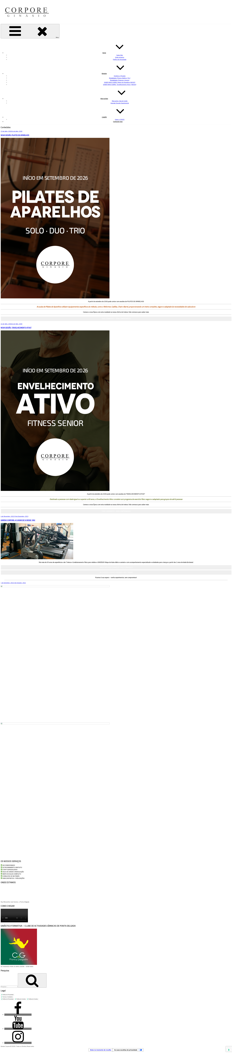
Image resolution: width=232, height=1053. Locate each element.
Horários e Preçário (120, 76)
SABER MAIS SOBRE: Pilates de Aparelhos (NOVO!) (119, 82)
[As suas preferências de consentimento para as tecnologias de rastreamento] (229, 1050)
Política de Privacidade (8, 994)
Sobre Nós (119, 55)
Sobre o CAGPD (119, 119)
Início (104, 53)
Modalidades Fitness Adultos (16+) (119, 78)
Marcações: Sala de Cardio (120, 101)
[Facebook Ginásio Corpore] (18, 1015)
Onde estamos (119, 57)
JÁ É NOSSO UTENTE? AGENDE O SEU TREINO (116, 572)
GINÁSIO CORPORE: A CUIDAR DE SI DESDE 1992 (18, 520)
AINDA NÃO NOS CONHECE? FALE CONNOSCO (116, 567)
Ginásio (104, 74)
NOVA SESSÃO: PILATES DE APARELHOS (15, 135)
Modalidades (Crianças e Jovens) (119, 80)
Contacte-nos (118, 122)
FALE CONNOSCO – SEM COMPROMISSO (116, 318)
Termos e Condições (8, 997)
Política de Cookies (21, 999)
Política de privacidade (119, 59)
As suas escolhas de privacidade (125, 1050)
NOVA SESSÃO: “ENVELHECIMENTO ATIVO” (16, 327)
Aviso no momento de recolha (100, 1050)
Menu (57, 37)
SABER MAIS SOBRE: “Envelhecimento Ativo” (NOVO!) (119, 84)
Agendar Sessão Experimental (120, 103)
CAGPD (104, 117)
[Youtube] (18, 1029)
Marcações (104, 99)
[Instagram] (18, 1043)
